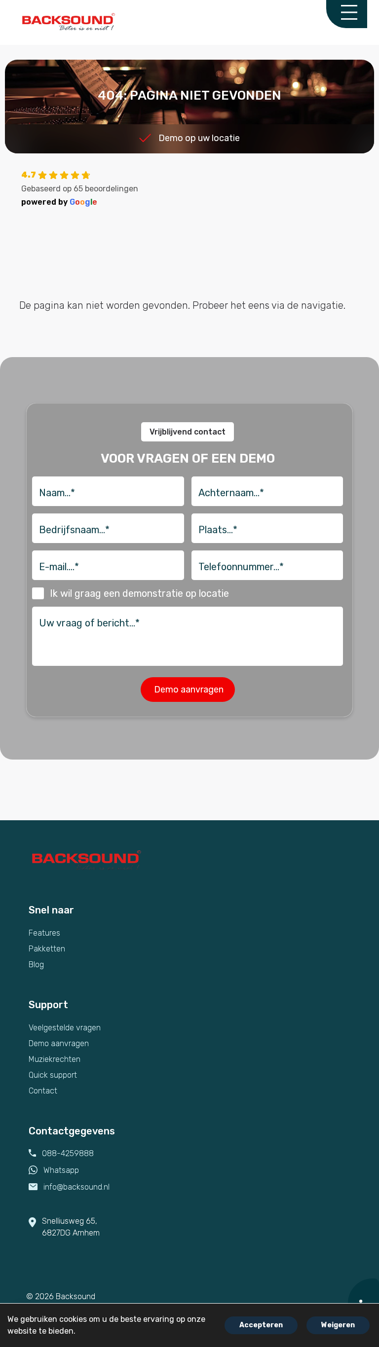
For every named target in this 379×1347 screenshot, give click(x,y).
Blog (36, 964)
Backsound (75, 1296)
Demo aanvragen (59, 1043)
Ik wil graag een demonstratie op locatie (139, 593)
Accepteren (261, 1325)
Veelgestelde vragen (65, 1027)
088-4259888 (68, 1153)
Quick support (53, 1075)
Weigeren (338, 1325)
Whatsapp (61, 1170)
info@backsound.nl (76, 1187)
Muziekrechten (54, 1059)
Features (44, 933)
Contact (43, 1090)
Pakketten (47, 948)
